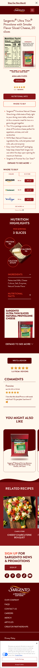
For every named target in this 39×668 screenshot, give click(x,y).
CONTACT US (11, 608)
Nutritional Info (19, 96)
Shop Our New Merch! (17, 3)
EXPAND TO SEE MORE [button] (18, 344)
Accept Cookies (19, 664)
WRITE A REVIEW (19, 360)
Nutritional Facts (15, 295)
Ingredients (15, 274)
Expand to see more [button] (19, 163)
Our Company (12, 600)
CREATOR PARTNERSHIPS (16, 626)
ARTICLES (9, 622)
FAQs (7, 604)
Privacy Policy (10, 638)
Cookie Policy (18, 655)
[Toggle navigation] (32, 10)
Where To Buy (19, 104)
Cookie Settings (19, 659)
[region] (19, 654)
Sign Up (13, 567)
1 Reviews (20, 90)
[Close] (36, 3)
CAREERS (9, 613)
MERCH (8, 617)
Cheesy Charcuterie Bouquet (19, 536)
